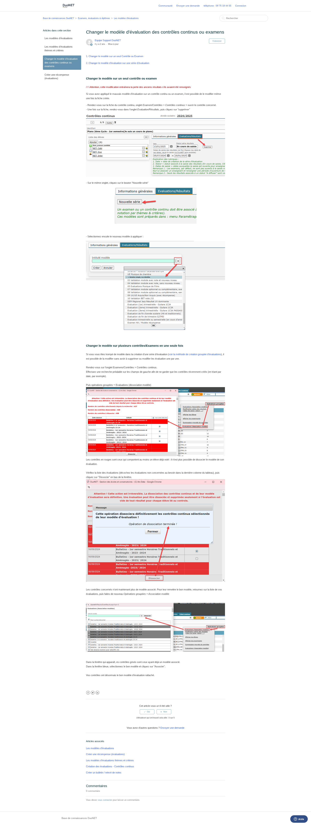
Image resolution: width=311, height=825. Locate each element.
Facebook (88, 693)
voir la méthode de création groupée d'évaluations (195, 354)
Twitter (93, 693)
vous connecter (105, 800)
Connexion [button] (240, 5)
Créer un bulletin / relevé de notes (103, 772)
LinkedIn (97, 693)
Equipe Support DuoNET (108, 40)
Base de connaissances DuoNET (58, 18)
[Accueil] (68, 7)
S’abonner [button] (217, 41)
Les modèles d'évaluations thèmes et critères (59, 48)
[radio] (147, 711)
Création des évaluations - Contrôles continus (110, 766)
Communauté (166, 5)
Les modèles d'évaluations (126, 18)
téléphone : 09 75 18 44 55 (217, 5)
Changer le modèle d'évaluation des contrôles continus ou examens (61, 62)
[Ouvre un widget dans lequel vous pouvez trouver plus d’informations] (299, 819)
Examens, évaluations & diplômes (94, 18)
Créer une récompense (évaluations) (57, 76)
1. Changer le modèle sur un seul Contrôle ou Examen (114, 56)
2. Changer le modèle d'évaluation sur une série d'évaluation (117, 63)
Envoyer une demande (188, 5)
